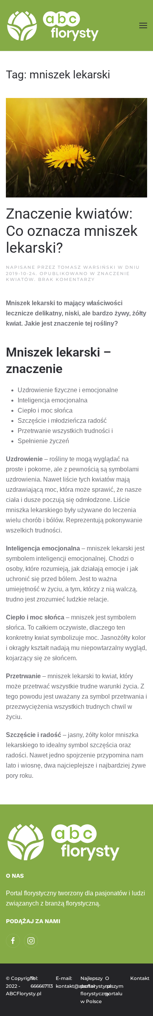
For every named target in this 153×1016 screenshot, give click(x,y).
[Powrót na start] (54, 25)
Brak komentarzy (66, 279)
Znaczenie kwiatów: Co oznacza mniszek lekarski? (72, 231)
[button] (143, 25)
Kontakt (138, 978)
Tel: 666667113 (39, 982)
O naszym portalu (113, 985)
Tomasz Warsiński (87, 267)
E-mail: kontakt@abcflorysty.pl (64, 982)
